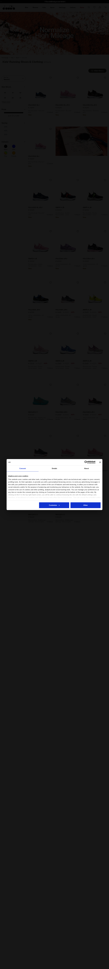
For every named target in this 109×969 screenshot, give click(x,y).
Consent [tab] (22, 468)
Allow (85, 505)
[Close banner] (100, 462)
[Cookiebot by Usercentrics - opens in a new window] (86, 462)
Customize (53, 505)
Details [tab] (54, 468)
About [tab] (86, 468)
